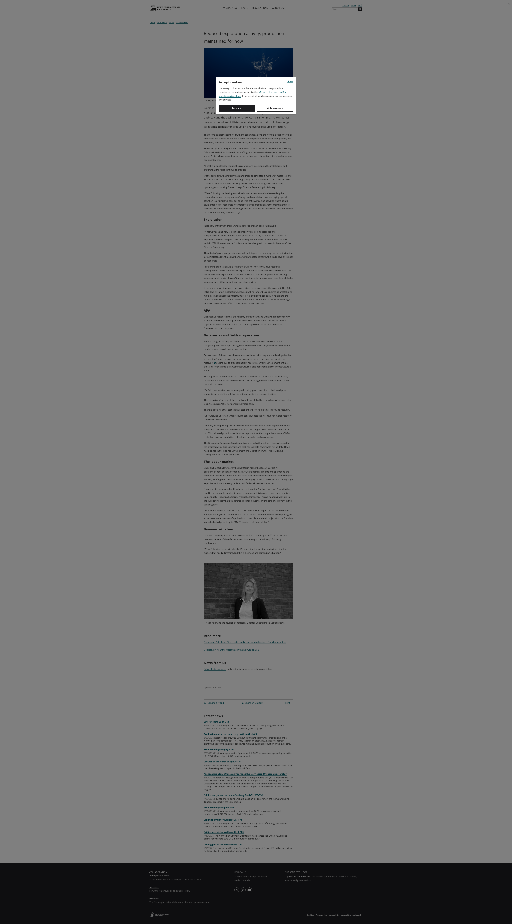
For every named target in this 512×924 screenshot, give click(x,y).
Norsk (290, 81)
